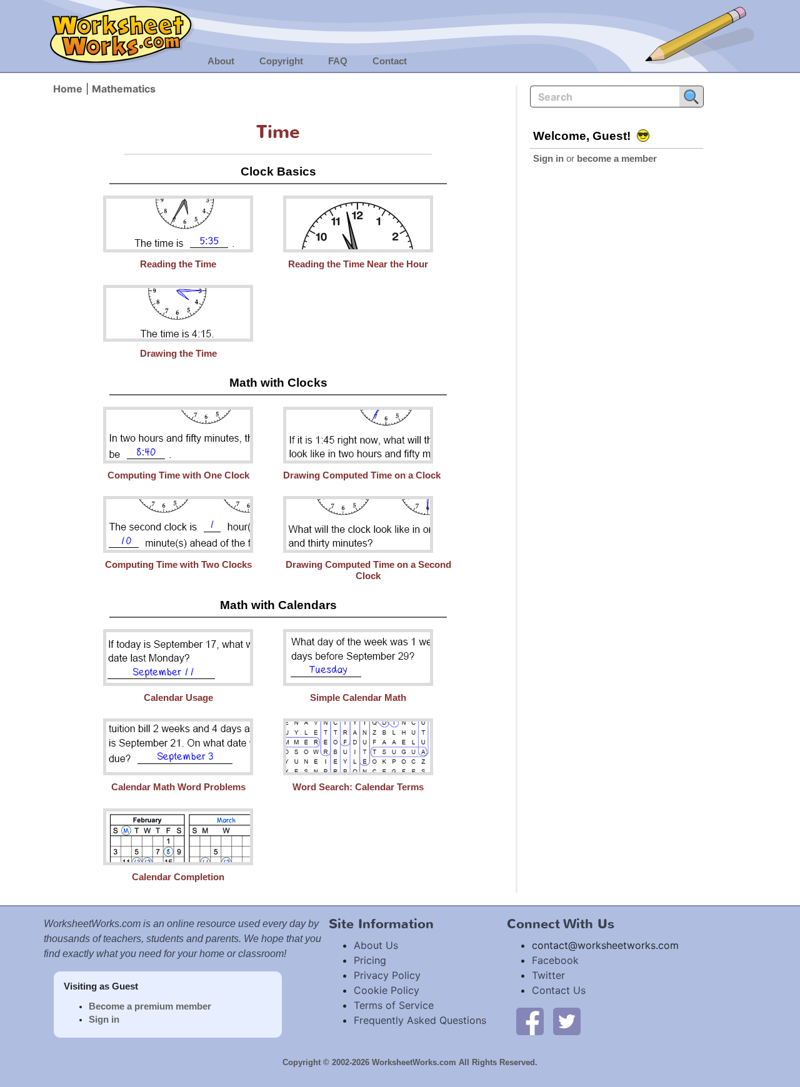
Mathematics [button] (124, 88)
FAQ (338, 61)
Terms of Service (394, 1005)
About (221, 61)
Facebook (555, 960)
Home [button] (67, 88)
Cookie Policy (386, 990)
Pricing (370, 960)
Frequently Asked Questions (420, 1020)
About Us (376, 945)
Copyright (281, 61)
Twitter (548, 975)
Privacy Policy (387, 975)
